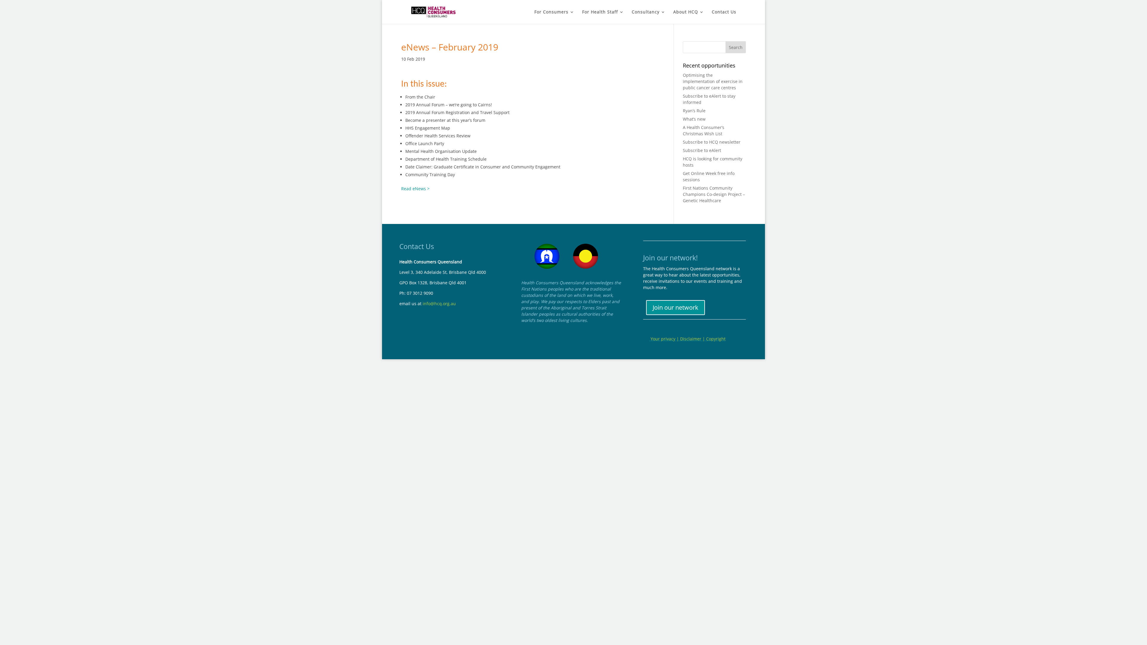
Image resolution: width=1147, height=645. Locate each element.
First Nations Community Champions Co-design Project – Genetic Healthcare (714, 194)
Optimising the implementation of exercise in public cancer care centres (713, 81)
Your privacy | (664, 339)
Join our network (675, 307)
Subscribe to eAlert (702, 150)
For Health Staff (600, 12)
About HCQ (685, 12)
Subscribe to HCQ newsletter (711, 142)
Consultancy (646, 12)
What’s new (694, 119)
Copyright (716, 339)
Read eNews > (415, 188)
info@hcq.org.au (439, 303)
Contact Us (724, 12)
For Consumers (551, 12)
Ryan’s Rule (694, 110)
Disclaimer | (693, 339)
